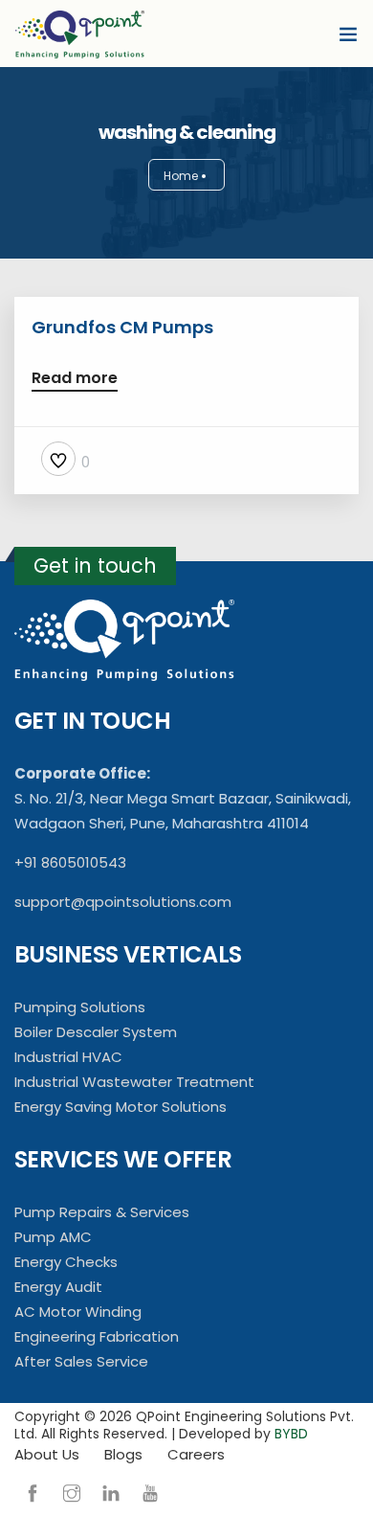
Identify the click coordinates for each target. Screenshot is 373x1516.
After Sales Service (81, 1361)
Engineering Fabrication (96, 1336)
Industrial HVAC (68, 1057)
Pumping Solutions (79, 1007)
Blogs (123, 1454)
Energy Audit (58, 1287)
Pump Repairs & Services (101, 1212)
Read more (75, 380)
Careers (196, 1454)
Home (181, 176)
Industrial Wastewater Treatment (134, 1082)
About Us (46, 1454)
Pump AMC (53, 1237)
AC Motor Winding (78, 1311)
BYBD (291, 1433)
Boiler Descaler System (95, 1032)
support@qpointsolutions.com (122, 902)
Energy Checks (66, 1262)
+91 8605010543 (70, 862)
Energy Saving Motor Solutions (120, 1107)
